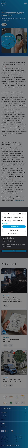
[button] (14, 233)
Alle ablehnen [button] (14, 230)
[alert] (14, 224)
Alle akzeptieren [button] (14, 226)
